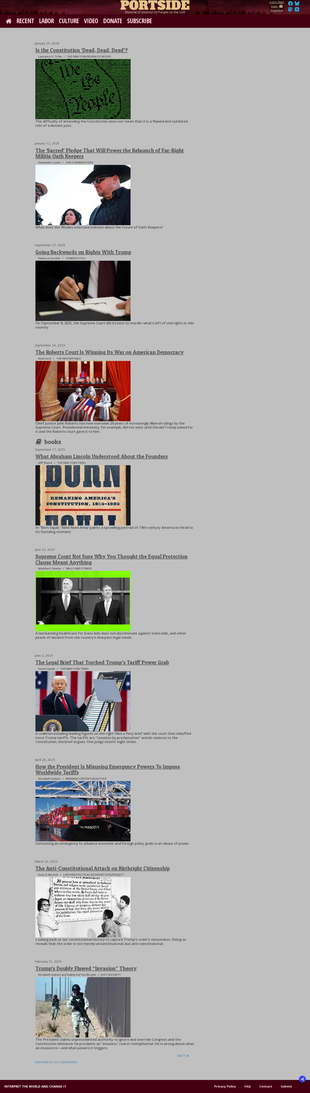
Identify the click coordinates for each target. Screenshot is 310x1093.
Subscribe (139, 20)
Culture (69, 20)
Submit (286, 1086)
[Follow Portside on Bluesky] (297, 5)
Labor (46, 20)
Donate (112, 20)
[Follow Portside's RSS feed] (297, 10)
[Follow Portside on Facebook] (290, 5)
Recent (25, 20)
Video (91, 20)
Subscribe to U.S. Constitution (56, 1062)
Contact (265, 1086)
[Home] (155, 4)
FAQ (247, 1086)
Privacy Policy (225, 1086)
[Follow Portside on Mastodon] (290, 10)
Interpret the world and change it (35, 1086)
